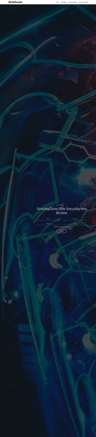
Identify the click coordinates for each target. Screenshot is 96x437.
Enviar (62, 231)
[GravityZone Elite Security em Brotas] (15, 2)
